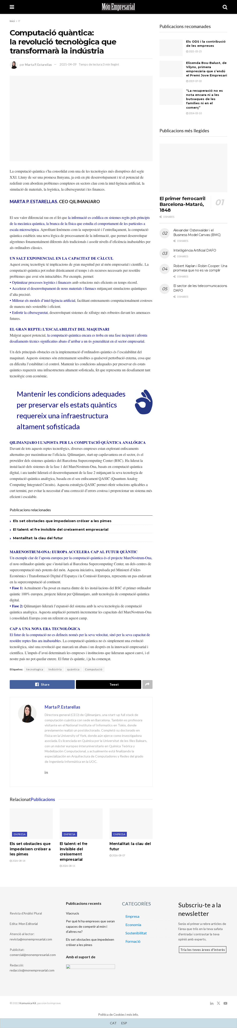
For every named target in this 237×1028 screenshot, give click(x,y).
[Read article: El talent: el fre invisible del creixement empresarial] (81, 823)
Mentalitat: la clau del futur (38, 538)
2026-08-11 (68, 865)
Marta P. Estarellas (38, 64)
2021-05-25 (195, 51)
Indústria (55, 669)
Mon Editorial (28, 924)
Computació (93, 669)
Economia (133, 924)
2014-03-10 (195, 113)
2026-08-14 (18, 860)
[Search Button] (225, 7)
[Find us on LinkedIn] (211, 1003)
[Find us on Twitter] (218, 1003)
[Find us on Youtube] (225, 1003)
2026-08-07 (118, 855)
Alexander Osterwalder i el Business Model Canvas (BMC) (197, 232)
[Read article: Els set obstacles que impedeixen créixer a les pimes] (31, 823)
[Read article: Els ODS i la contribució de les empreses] (171, 47)
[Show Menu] (12, 7)
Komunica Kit (27, 1003)
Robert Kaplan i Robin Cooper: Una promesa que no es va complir (200, 268)
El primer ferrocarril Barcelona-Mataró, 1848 (182, 204)
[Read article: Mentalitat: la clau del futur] (131, 823)
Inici (12, 21)
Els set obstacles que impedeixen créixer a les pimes (62, 521)
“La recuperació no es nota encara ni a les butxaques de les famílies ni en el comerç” (204, 99)
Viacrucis (72, 913)
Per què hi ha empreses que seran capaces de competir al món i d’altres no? (90, 926)
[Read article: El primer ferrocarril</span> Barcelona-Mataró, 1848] (193, 168)
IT (19, 21)
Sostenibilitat (136, 933)
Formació (132, 941)
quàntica (73, 669)
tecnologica (34, 669)
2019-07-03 (195, 80)
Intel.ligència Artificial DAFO (194, 250)
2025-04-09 (68, 64)
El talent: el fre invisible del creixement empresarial (60, 529)
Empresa (19, 834)
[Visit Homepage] (118, 7)
